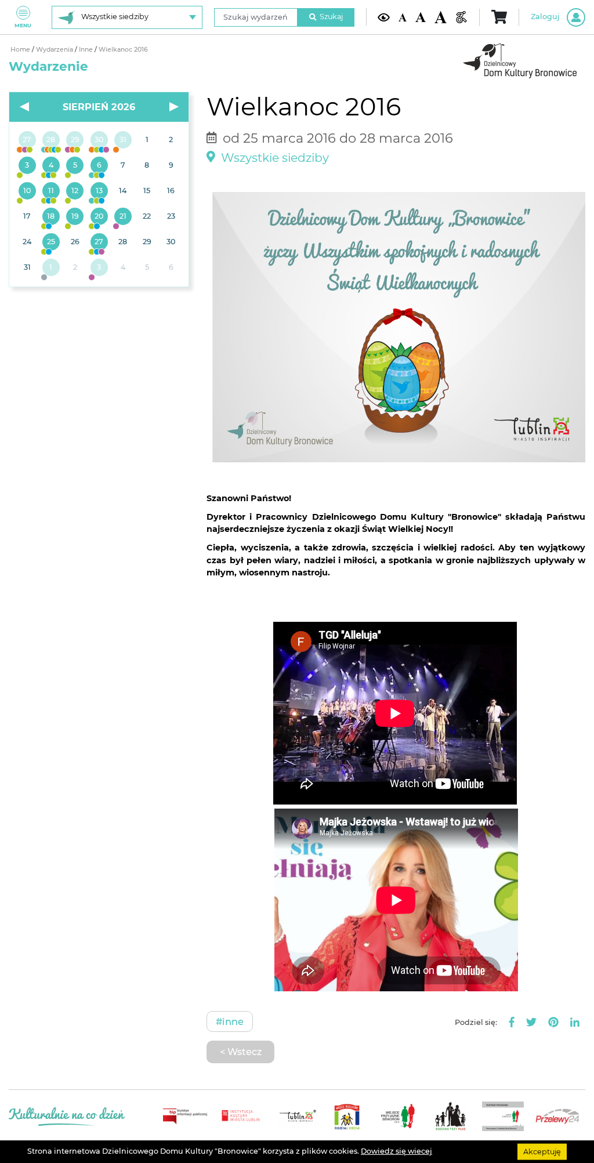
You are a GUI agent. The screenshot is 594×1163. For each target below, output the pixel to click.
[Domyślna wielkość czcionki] (403, 17)
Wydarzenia (55, 49)
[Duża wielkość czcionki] (440, 17)
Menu (23, 25)
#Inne (230, 1021)
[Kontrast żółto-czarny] (384, 17)
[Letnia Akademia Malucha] (27, 166)
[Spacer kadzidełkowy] (123, 217)
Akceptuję (542, 1151)
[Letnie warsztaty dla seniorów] (75, 166)
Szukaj (331, 16)
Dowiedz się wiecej (396, 1151)
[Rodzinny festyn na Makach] (51, 268)
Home (21, 49)
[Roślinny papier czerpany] (99, 268)
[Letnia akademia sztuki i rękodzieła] (123, 140)
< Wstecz (241, 1051)
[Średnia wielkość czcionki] (420, 17)
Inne (87, 49)
